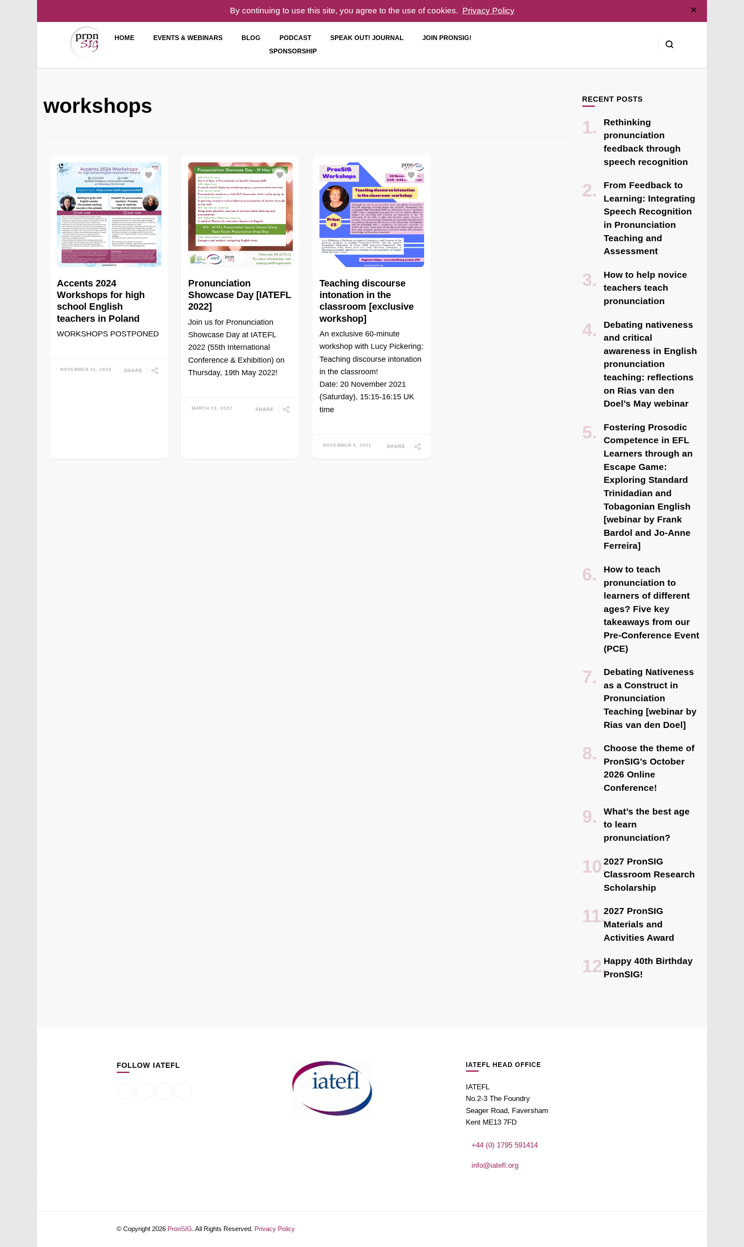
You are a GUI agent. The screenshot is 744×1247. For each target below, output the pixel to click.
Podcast (295, 37)
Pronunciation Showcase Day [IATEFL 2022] (239, 295)
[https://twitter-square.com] (145, 1091)
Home (124, 37)
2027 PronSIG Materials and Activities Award (639, 924)
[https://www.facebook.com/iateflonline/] (126, 1091)
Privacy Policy (488, 10)
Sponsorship (293, 51)
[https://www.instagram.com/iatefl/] (164, 1091)
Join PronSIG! (446, 37)
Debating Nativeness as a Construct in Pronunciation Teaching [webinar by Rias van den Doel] (650, 698)
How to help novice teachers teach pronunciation (645, 288)
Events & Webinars (188, 37)
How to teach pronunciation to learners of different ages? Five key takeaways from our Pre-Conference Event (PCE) (651, 608)
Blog (251, 37)
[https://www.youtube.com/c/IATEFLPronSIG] (183, 1091)
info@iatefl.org (494, 1165)
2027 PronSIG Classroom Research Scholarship (649, 874)
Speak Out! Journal (366, 37)
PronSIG (179, 1228)
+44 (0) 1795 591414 (504, 1145)
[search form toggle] (669, 44)
